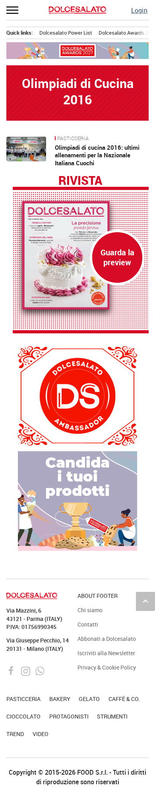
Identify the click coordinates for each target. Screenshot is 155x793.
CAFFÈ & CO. (124, 699)
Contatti (88, 624)
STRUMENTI (112, 716)
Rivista (80, 181)
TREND (15, 734)
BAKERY (59, 699)
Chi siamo (90, 610)
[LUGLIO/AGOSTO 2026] (80, 255)
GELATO (89, 699)
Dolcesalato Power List (65, 32)
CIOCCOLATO (23, 716)
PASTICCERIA (73, 139)
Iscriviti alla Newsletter (106, 653)
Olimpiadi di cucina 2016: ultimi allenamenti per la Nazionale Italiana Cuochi (97, 155)
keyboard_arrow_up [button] (145, 601)
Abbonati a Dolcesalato (107, 638)
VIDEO (40, 734)
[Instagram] (26, 670)
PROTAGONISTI (69, 716)
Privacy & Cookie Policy (107, 667)
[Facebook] (12, 670)
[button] (12, 10)
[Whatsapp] (40, 670)
